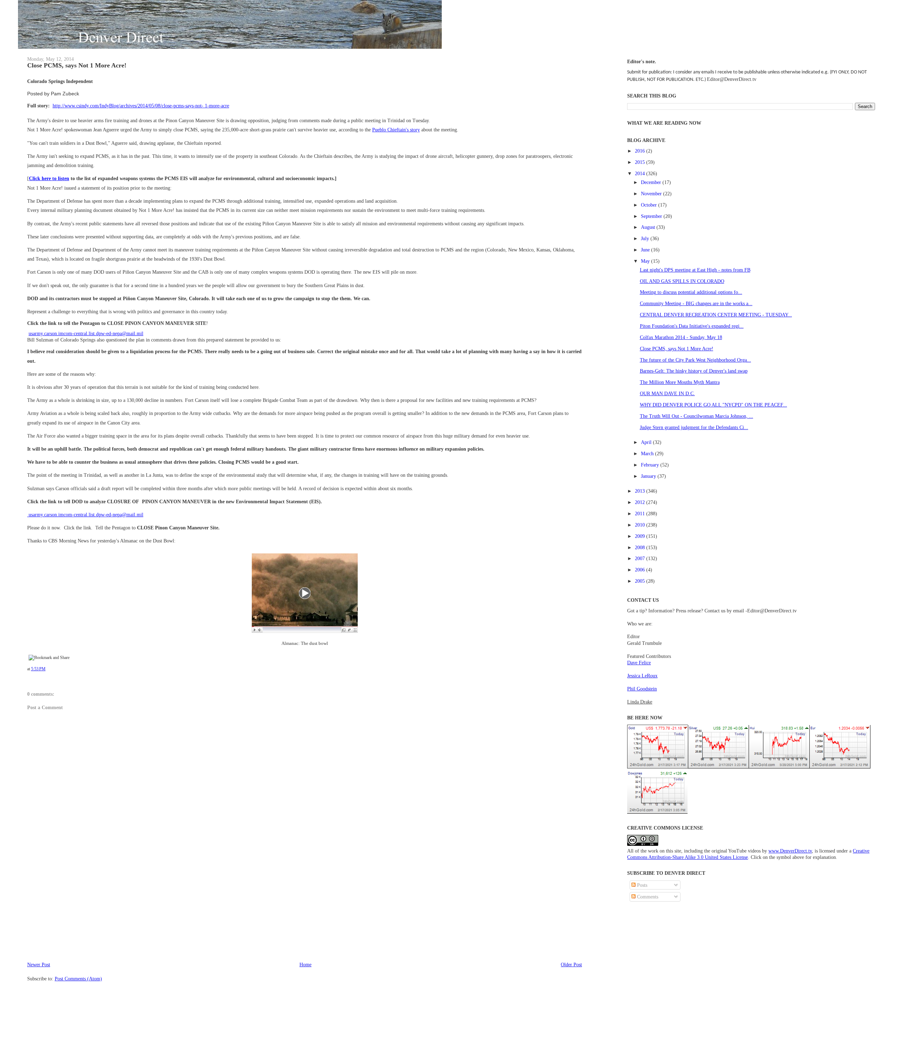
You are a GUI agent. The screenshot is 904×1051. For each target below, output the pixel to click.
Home (305, 964)
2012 (640, 502)
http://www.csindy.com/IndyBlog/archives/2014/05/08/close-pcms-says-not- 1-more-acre (141, 105)
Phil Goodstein (642, 688)
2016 (640, 151)
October (649, 205)
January (649, 476)
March (648, 453)
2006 (640, 569)
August (648, 227)
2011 (640, 513)
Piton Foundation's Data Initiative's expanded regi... (692, 326)
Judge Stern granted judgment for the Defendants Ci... (694, 427)
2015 (640, 162)
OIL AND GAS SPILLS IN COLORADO (682, 281)
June (646, 250)
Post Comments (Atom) (78, 978)
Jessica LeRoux (642, 675)
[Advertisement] (80, 911)
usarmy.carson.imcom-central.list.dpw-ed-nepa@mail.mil (86, 333)
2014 (640, 173)
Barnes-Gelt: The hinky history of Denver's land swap (694, 371)
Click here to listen (49, 178)
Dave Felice (639, 662)
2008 (640, 547)
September (652, 216)
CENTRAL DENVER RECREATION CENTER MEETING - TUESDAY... (716, 314)
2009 (640, 536)
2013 (640, 491)
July (645, 238)
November (652, 193)
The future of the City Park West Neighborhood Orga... (695, 360)
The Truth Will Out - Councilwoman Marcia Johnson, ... (696, 416)
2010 (640, 525)
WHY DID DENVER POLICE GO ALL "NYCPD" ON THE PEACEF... (713, 405)
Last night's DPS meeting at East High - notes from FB (695, 270)
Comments (647, 896)
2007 (640, 558)
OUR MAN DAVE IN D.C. (667, 393)
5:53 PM (38, 668)
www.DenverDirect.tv (790, 851)
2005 (640, 581)
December (651, 182)
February (650, 465)
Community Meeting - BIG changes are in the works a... (696, 303)
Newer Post (38, 964)
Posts (641, 885)
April (647, 442)
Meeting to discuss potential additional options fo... (691, 292)
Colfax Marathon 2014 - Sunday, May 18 (681, 337)
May (646, 261)
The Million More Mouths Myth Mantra (680, 382)
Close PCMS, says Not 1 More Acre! (76, 65)
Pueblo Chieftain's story (396, 129)
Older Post (571, 964)
